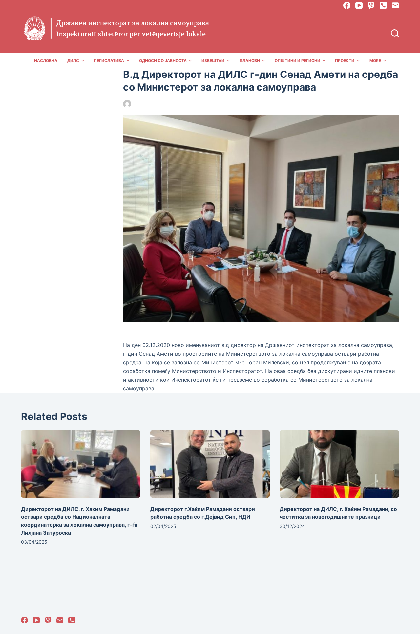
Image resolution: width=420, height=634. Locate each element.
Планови (250, 60)
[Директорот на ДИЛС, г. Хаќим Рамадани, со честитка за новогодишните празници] (339, 464)
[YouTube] (359, 5)
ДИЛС (73, 60)
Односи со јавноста (163, 60)
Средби (211, 103)
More (375, 60)
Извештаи (212, 60)
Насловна (45, 60)
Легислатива (109, 60)
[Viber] (371, 5)
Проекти (344, 60)
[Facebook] (346, 5)
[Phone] (383, 5)
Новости (191, 103)
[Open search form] (395, 33)
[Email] (395, 5)
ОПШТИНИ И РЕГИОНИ (297, 60)
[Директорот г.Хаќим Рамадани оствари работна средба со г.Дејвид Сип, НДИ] (210, 464)
